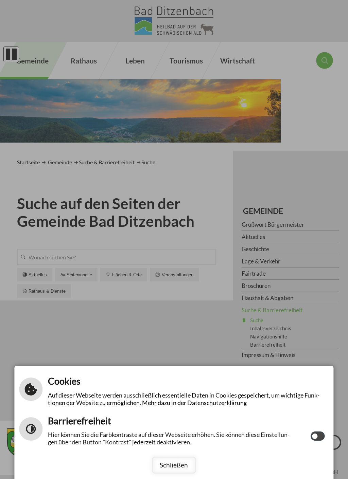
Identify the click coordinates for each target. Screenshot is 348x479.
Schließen (174, 465)
